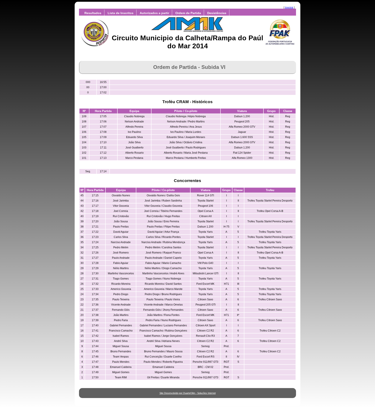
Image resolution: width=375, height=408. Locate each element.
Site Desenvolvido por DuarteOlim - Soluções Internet (188, 393)
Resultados (92, 13)
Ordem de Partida (188, 13)
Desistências (216, 13)
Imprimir (289, 7)
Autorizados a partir (154, 13)
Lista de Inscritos (120, 13)
